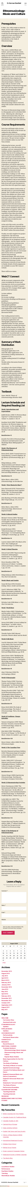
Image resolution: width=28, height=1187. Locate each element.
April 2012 (4, 994)
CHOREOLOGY (6, 1039)
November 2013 (6, 971)
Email (3, 912)
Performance (5, 1169)
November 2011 (6, 1000)
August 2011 (5, 1007)
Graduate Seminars (9, 1048)
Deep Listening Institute (10, 1128)
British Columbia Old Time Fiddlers (13, 1114)
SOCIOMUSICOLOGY (8, 1033)
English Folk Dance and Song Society (14, 1131)
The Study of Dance (9, 1085)
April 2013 (4, 978)
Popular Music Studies (11, 1057)
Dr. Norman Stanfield (14, 3)
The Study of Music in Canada (12, 1065)
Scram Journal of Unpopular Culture (13, 1151)
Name (3, 905)
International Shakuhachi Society (13, 1140)
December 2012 (6, 987)
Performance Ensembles (11, 1087)
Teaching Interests (9, 1091)
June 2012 (4, 989)
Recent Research (8, 1044)
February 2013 (6, 982)
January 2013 (5, 985)
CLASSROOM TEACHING (9, 1089)
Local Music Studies (7, 1166)
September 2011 (6, 1005)
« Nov (4, 962)
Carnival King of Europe (10, 1124)
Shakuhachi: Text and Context (12, 1083)
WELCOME (4, 1018)
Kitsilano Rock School (9, 1144)
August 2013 (5, 973)
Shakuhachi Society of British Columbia (15, 1154)
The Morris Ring (8, 1158)
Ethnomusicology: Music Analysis (15, 1050)
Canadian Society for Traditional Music (14, 1117)
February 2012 (6, 996)
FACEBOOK (5, 1096)
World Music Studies (8, 1175)
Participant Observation (10, 1037)
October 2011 (5, 1003)
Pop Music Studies (7, 1171)
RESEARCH (5, 1042)
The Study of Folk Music (10, 1063)
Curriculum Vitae (8, 1020)
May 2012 (4, 991)
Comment (4, 891)
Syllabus (6, 1026)
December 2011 (6, 998)
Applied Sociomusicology (11, 1068)
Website (3, 919)
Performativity (7, 1035)
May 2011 (4, 1009)
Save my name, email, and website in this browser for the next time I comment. (13, 927)
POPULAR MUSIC (6, 1029)
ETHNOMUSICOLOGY (8, 1024)
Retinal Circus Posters (9, 1147)
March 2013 (5, 980)
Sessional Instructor (9, 1022)
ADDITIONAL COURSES (8, 1046)
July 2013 (4, 976)
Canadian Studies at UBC (10, 1121)
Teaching (4, 1173)
